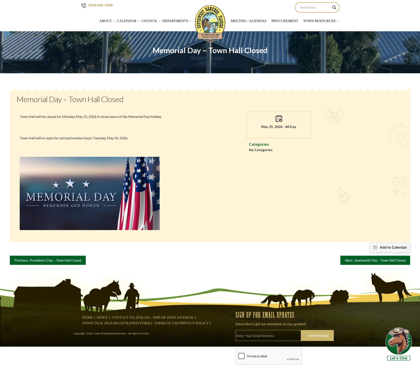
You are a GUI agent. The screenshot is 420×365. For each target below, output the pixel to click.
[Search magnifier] (334, 7)
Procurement (284, 21)
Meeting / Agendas (248, 21)
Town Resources (319, 21)
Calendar (126, 21)
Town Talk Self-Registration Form (116, 323)
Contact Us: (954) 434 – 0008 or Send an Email (153, 317)
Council (150, 21)
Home (87, 317)
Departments (175, 21)
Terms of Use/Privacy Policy (181, 323)
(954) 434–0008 (100, 5)
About (105, 21)
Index (102, 317)
